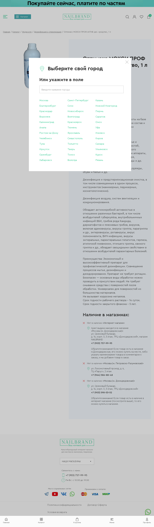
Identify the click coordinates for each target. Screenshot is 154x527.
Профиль (147, 522)
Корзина (77, 522)
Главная (6, 522)
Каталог (41, 522)
